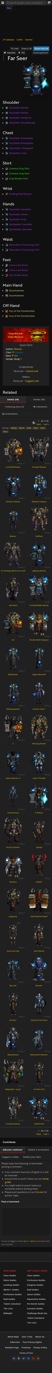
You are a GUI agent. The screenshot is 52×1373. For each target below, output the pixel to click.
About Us (39, 1336)
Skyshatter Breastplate (21, 138)
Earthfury (39, 536)
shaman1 (39, 985)
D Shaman (39, 813)
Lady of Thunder (39, 778)
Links (16, 48)
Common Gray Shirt (19, 168)
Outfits (20, 39)
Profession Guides (12, 1294)
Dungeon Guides (35, 1285)
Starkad (39, 847)
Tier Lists (8, 1308)
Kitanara (13, 536)
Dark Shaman (39, 951)
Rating (14, 428)
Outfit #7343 (39, 1124)
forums (39, 1192)
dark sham (13, 605)
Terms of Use (26, 1353)
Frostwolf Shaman (39, 467)
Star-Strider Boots (18, 275)
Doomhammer (16, 290)
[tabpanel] (26, 778)
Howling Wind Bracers (20, 193)
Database (10, 39)
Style (29, 428)
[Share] (49, 3)
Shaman (28, 39)
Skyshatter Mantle (18, 107)
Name (21, 428)
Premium (26, 1347)
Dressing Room (40, 52)
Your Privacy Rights (32, 1342)
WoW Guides (9, 1270)
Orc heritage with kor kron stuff (13, 571)
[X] (19, 1358)
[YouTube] (33, 1358)
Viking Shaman (13, 1055)
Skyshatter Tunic (18, 153)
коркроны (13, 916)
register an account (37, 1241)
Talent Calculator (12, 1303)
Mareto (18, 349)
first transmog (13, 813)
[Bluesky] (23, 1358)
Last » (46, 424)
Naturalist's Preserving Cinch (24, 244)
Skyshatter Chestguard (21, 148)
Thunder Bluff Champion (39, 640)
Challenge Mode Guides (38, 1313)
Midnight (7, 1313)
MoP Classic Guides (37, 1270)
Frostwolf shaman (13, 1124)
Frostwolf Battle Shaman (39, 605)
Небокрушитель (13, 709)
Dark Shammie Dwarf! (39, 916)
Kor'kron (13, 1020)
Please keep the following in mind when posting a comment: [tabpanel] (25, 1203)
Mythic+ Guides (11, 1289)
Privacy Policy (40, 1347)
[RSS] (38, 1358)
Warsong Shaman (39, 743)
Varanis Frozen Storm (39, 1020)
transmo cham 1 (39, 709)
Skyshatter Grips (17, 219)
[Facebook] (28, 1358)
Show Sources (41, 48)
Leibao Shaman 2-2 (13, 778)
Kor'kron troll (39, 1089)
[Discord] (14, 1358)
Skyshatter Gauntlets (20, 209)
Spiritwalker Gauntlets (20, 224)
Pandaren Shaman (13, 501)
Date (35, 428)
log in (25, 1241)
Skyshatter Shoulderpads (22, 122)
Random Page (12, 1347)
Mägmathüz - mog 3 (13, 1089)
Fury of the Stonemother (22, 310)
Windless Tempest (39, 501)
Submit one (32, 371)
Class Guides (9, 1275)
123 (13, 640)
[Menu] (3, 3)
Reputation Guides (36, 1299)
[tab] (13, 399)
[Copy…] (34, 423)
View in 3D (26, 48)
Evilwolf (39, 882)
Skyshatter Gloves (18, 214)
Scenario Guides (35, 1308)
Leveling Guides (11, 1285)
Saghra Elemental (39, 674)
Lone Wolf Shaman (13, 467)
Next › (39, 424)
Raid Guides (9, 1299)
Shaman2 (13, 882)
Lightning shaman (39, 571)
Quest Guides (33, 1294)
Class (42, 428)
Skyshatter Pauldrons (20, 117)
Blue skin (13, 985)
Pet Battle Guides (36, 1303)
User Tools (27, 1336)
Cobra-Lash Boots (18, 265)
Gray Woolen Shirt (18, 178)
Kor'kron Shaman (13, 847)
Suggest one (31, 380)
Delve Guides (9, 1280)
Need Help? (13, 1336)
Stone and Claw (13, 951)
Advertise (15, 1342)
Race (5, 431)
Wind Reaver (13, 674)
